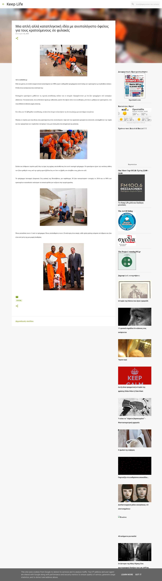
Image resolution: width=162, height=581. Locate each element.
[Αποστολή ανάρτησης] (17, 298)
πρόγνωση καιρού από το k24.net (136, 122)
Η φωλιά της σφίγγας (126, 450)
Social (18, 300)
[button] (17, 38)
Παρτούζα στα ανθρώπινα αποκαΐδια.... (133, 477)
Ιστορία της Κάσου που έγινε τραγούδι (133, 301)
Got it (138, 574)
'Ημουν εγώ (122, 360)
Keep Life (15, 4)
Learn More (127, 574)
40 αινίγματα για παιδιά (127, 536)
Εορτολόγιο (132, 164)
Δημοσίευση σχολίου (24, 321)
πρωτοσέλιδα (135, 99)
